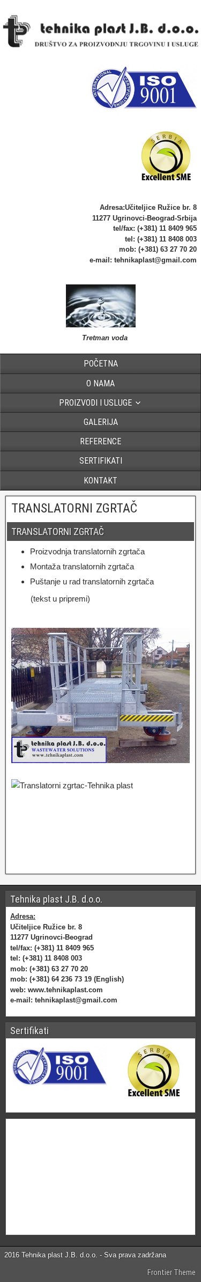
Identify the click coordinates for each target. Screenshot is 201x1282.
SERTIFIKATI (100, 461)
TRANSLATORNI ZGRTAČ (74, 508)
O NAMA (100, 383)
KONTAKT (100, 480)
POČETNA (101, 363)
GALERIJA (101, 422)
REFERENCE (100, 441)
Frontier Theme (171, 1272)
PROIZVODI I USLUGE (95, 403)
